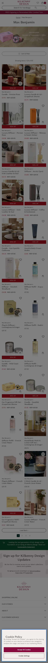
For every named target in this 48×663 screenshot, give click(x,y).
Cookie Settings (24, 656)
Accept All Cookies (24, 650)
